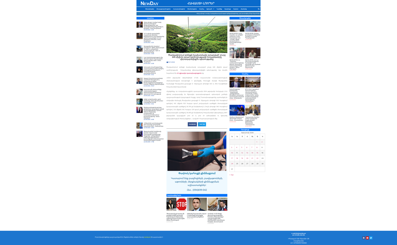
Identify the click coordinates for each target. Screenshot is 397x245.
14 (252, 153)
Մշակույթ (227, 9)
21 (252, 158)
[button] (210, 9)
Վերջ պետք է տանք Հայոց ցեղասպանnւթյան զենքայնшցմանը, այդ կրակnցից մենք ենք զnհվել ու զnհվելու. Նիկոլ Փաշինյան (227, 13)
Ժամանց (244, 9)
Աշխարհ (209, 9)
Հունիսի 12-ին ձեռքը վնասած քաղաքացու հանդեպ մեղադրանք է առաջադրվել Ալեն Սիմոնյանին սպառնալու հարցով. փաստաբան (216, 217)
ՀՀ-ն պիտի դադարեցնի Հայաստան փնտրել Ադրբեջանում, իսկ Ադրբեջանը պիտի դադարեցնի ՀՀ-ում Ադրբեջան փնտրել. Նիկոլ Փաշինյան (154, 37)
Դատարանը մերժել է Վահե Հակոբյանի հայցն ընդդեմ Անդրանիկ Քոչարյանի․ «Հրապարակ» (252, 120)
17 (232, 158)
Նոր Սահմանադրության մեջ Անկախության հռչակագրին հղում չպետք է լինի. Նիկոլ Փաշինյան (153, 60)
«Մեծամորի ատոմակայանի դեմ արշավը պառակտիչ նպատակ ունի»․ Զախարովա (153, 124)
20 (247, 158)
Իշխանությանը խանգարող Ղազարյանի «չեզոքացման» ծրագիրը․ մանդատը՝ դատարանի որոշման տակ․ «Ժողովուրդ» (237, 93)
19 (242, 158)
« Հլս (232, 175)
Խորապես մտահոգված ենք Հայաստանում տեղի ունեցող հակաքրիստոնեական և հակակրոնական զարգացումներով (154, 70)
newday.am (147, 237)
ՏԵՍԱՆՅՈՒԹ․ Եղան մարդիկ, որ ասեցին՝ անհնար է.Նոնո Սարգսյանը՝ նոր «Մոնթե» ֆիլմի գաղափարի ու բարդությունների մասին (236, 39)
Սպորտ (235, 9)
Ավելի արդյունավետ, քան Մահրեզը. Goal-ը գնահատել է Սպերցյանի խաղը (153, 100)
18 (237, 158)
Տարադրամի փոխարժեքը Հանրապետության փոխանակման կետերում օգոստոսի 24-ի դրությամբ (152, 92)
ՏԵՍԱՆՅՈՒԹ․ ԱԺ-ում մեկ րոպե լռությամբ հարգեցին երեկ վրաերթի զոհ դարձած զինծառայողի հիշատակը (252, 63)
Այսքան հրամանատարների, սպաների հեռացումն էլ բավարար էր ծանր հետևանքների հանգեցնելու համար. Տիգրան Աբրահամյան (154, 81)
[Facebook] (363, 237)
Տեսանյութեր (149, 9)
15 (257, 153)
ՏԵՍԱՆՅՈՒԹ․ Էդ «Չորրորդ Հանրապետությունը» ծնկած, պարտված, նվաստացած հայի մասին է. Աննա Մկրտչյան (237, 64)
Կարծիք (219, 9)
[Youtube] (367, 237)
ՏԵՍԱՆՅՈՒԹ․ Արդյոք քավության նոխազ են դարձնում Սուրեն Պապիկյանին (252, 36)
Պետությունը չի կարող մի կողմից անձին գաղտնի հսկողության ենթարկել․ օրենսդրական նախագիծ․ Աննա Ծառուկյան (175, 217)
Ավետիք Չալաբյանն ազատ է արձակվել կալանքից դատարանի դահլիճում (196, 215)
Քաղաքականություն (164, 9)
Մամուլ (201, 9)
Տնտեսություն (192, 9)
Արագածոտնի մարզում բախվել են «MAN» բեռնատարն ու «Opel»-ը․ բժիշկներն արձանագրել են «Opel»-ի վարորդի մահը (154, 49)
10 (232, 153)
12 (242, 153)
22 (257, 158)
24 (232, 163)
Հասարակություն (179, 9)
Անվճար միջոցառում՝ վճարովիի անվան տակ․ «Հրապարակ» (237, 118)
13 (247, 153)
